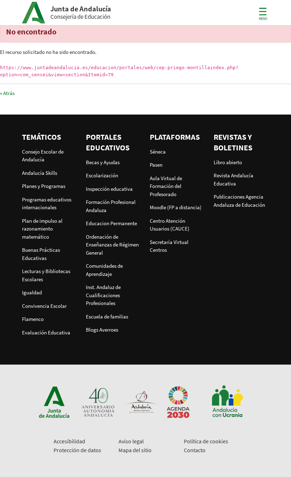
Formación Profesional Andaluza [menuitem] (111, 206)
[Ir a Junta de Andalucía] (54, 401)
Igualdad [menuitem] (32, 292)
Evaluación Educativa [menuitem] (46, 332)
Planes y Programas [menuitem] (43, 186)
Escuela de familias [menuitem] (107, 316)
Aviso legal (131, 441)
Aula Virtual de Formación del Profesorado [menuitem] (166, 186)
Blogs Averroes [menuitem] (102, 329)
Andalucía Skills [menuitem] (39, 173)
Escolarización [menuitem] (102, 175)
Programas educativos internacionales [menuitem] (46, 203)
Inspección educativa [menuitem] (109, 188)
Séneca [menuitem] (158, 151)
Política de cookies (206, 441)
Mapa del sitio (135, 450)
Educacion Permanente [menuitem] (111, 223)
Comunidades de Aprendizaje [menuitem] (104, 269)
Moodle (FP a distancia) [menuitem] (176, 207)
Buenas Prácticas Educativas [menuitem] (41, 253)
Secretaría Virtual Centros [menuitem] (169, 246)
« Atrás (7, 93)
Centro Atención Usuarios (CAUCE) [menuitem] (170, 224)
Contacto (194, 450)
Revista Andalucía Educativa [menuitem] (233, 179)
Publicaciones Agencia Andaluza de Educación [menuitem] (239, 200)
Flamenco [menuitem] (33, 319)
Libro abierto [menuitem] (228, 162)
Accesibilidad (69, 441)
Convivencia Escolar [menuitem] (44, 306)
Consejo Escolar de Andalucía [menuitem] (43, 155)
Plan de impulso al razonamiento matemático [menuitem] (42, 228)
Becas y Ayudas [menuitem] (103, 162)
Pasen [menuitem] (156, 164)
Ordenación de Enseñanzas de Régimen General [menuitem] (112, 244)
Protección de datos (77, 450)
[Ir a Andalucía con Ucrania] (227, 401)
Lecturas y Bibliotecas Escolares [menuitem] (46, 275)
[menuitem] (49, 137)
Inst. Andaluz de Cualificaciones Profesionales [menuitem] (103, 295)
